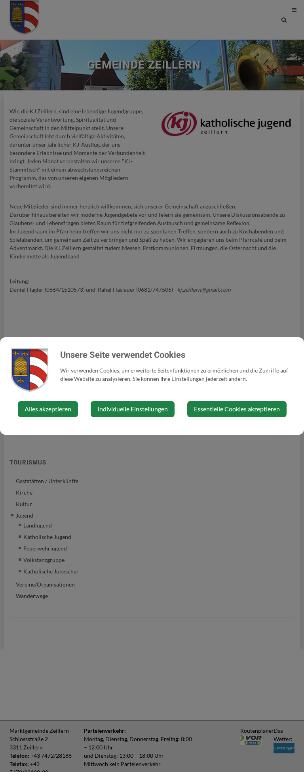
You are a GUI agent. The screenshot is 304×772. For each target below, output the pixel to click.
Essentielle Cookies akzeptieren (237, 409)
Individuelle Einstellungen (132, 409)
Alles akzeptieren (48, 409)
